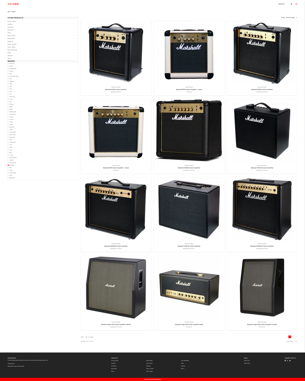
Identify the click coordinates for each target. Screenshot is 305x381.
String (9, 52)
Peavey (12, 104)
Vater (11, 129)
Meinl (11, 106)
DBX (11, 140)
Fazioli (11, 71)
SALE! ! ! (10, 58)
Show (82, 337)
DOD (11, 84)
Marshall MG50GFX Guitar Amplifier (262, 246)
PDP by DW (13, 112)
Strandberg (13, 173)
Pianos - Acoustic (12, 44)
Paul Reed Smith (14, 76)
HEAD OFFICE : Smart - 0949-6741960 (16, 366)
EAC (11, 167)
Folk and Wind (11, 38)
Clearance (10, 55)
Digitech (12, 81)
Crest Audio (13, 162)
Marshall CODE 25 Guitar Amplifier (262, 168)
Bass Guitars (11, 30)
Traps (11, 124)
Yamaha (12, 63)
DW (11, 89)
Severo (11, 117)
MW (11, 152)
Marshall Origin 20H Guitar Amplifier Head (189, 324)
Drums (9, 32)
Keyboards (10, 41)
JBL (11, 86)
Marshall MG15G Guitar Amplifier (262, 89)
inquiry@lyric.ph (11, 363)
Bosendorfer (13, 68)
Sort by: (283, 17)
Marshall (12, 165)
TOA (11, 145)
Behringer (12, 178)
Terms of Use (246, 360)
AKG (11, 73)
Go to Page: (289, 341)
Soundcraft (13, 142)
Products (13, 11)
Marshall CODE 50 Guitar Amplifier (189, 246)
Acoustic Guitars (12, 21)
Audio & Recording (12, 50)
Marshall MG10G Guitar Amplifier (116, 89)
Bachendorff (13, 157)
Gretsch (12, 160)
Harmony (12, 96)
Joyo (11, 99)
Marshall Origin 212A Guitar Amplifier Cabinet (262, 324)
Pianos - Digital (11, 47)
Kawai (11, 66)
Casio (11, 170)
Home (9, 11)
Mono (11, 109)
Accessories (11, 27)
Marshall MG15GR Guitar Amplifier (189, 168)
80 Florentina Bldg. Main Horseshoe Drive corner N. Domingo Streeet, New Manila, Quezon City (28, 360)
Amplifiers (10, 24)
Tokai (11, 122)
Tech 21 (12, 119)
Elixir (11, 91)
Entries (91, 337)
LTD (11, 94)
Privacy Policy (247, 363)
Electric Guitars (11, 35)
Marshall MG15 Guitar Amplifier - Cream (116, 168)
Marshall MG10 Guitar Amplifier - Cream (189, 89)
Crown (11, 155)
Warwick (12, 127)
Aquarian (12, 137)
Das (11, 79)
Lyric (11, 150)
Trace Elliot (13, 132)
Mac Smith (13, 134)
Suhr (11, 175)
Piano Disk (13, 114)
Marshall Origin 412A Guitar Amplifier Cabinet (116, 324)
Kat (10, 101)
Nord (11, 147)
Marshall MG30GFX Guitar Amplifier (116, 246)
